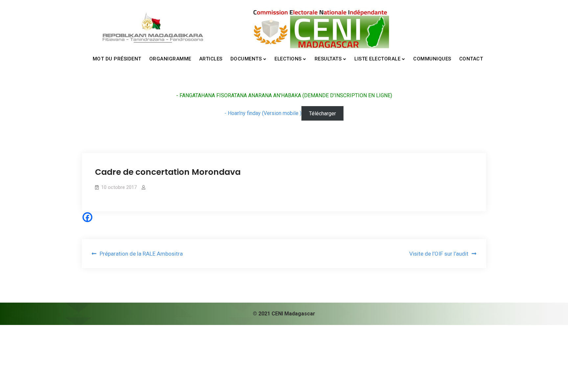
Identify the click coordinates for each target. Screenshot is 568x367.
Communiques (432, 59)
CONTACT (471, 59)
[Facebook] (87, 217)
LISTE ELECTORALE (377, 59)
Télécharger (322, 113)
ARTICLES (211, 59)
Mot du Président (117, 59)
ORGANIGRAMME (170, 59)
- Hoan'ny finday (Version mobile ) (263, 113)
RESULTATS (328, 59)
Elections (288, 59)
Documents (246, 59)
